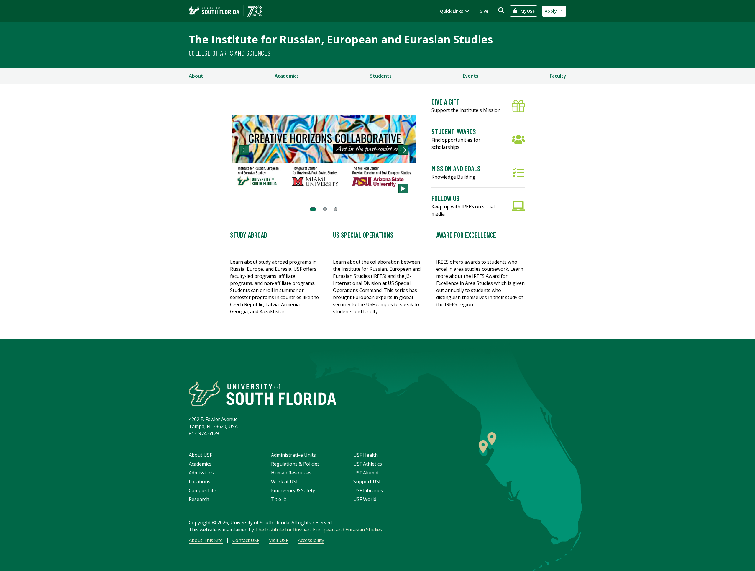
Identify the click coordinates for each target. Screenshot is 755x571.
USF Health (365, 455)
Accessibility (311, 540)
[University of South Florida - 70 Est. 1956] (225, 11)
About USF (200, 455)
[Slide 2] (325, 209)
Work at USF (284, 481)
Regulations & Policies (295, 464)
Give (484, 11)
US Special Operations (363, 235)
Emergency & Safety (293, 490)
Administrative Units (293, 455)
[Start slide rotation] (403, 188)
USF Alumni (365, 472)
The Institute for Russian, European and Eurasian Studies (341, 39)
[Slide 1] (313, 209)
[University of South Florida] (262, 393)
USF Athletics (367, 464)
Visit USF (278, 540)
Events (470, 76)
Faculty (558, 76)
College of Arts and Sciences (229, 52)
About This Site (206, 540)
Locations (199, 481)
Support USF (367, 481)
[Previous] (244, 150)
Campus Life (202, 490)
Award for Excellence (466, 235)
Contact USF (245, 540)
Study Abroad (248, 235)
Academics (287, 76)
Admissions (201, 472)
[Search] (501, 10)
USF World (364, 499)
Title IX (278, 499)
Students (381, 76)
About (196, 76)
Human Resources (291, 472)
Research (199, 499)
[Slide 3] (335, 209)
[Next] (403, 150)
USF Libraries (368, 490)
